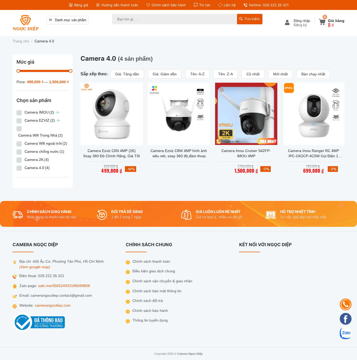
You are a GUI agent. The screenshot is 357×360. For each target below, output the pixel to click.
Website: (27, 305)
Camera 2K (37, 160)
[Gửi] (249, 19)
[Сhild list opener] (57, 112)
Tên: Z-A (225, 74)
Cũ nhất (253, 74)
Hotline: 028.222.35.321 (269, 5)
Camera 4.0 (37, 168)
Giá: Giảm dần (165, 74)
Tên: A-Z (197, 74)
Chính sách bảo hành (169, 5)
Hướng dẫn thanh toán (119, 5)
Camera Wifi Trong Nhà (40, 135)
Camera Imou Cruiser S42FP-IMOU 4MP (246, 153)
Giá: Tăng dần (127, 74)
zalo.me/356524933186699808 (64, 286)
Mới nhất (280, 74)
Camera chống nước (44, 151)
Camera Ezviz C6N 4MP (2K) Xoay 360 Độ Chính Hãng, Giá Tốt (111, 153)
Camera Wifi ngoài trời (46, 143)
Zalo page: (28, 286)
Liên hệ (230, 5)
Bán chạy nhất (313, 74)
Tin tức (204, 5)
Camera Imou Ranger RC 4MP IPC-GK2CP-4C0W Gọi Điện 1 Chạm (313, 154)
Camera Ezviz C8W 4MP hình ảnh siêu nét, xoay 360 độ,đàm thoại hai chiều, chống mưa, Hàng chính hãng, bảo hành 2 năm (179, 154)
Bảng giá (81, 5)
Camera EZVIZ (40, 120)
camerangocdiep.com (53, 305)
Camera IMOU (39, 112)
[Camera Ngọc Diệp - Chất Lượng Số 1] (26, 22)
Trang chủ (21, 41)
